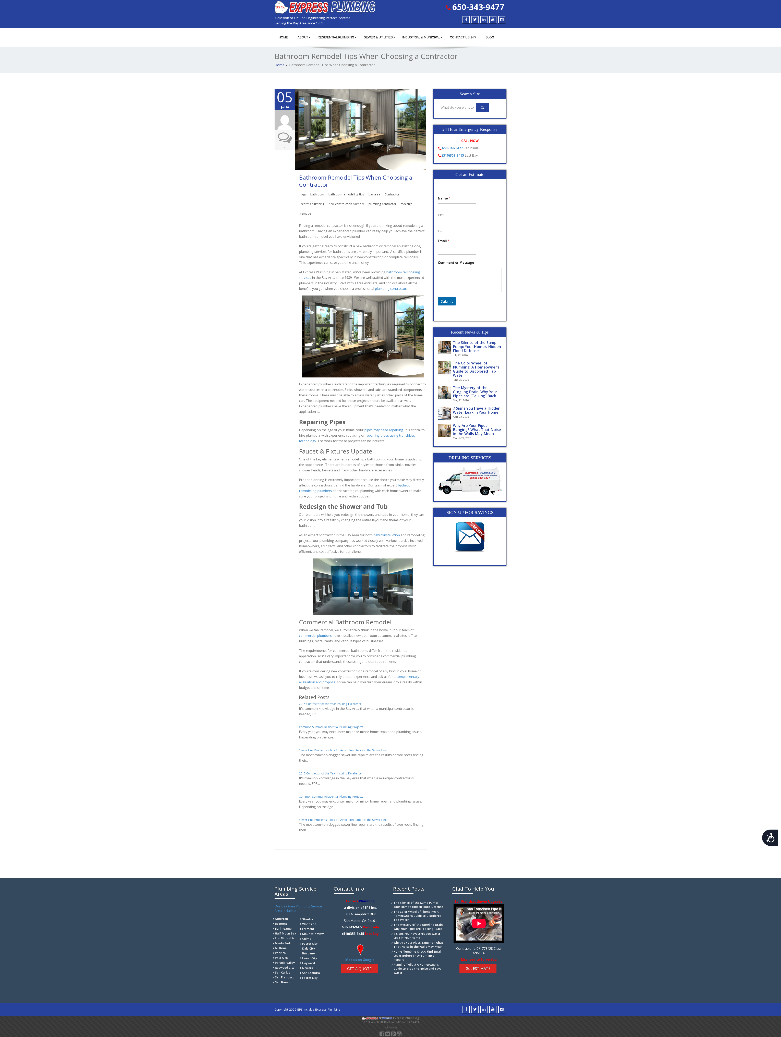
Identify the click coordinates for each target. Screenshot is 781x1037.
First (441, 215)
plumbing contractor (382, 204)
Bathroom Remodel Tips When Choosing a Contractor (355, 180)
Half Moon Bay (285, 933)
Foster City (310, 943)
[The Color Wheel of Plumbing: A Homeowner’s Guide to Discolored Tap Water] (445, 367)
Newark (307, 968)
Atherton (281, 919)
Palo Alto (281, 958)
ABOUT (303, 37)
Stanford (308, 919)
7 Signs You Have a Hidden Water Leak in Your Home (476, 410)
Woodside (309, 924)
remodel (306, 213)
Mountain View (313, 934)
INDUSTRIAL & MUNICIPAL (421, 37)
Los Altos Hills (285, 938)
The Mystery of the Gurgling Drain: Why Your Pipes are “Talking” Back (475, 391)
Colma (306, 939)
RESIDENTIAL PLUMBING (336, 37)
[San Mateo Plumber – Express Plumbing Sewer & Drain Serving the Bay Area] (331, 7)
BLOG (490, 37)
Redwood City (285, 967)
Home (279, 64)
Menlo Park (283, 943)
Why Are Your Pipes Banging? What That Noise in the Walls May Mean (477, 429)
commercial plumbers (315, 635)
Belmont (281, 924)
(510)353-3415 (453, 155)
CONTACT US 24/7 (463, 37)
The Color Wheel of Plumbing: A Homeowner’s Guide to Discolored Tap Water (476, 369)
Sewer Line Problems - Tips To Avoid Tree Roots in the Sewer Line (343, 750)
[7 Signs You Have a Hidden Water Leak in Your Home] (445, 413)
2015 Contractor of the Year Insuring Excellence (330, 704)
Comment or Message (456, 263)
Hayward (308, 963)
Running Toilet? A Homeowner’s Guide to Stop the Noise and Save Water (417, 969)
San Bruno (282, 982)
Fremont (308, 929)
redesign (406, 204)
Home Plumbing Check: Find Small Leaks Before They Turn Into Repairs (418, 956)
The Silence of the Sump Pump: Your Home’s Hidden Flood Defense (477, 346)
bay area (374, 194)
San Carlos (282, 972)
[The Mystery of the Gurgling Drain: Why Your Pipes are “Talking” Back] (445, 392)
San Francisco (284, 977)
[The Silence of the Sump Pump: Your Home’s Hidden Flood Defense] (445, 347)
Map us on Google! (360, 959)
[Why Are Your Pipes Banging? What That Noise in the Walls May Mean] (445, 430)
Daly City (308, 948)
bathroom (317, 194)
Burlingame (283, 928)
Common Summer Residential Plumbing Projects (331, 727)
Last (441, 231)
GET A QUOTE (359, 968)
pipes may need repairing (383, 430)
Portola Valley (285, 963)
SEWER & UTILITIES (378, 37)
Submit (447, 301)
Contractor (392, 194)
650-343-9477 (478, 6)
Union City (309, 958)
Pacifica (280, 953)
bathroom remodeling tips (346, 194)
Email (443, 241)
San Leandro (311, 973)
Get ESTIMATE (478, 968)
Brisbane (308, 953)
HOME (283, 37)
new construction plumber (346, 204)
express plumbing (312, 204)
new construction (386, 535)
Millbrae (281, 948)
